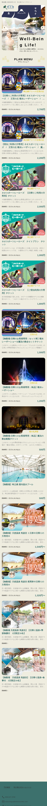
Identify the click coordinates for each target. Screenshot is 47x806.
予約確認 (7, 787)
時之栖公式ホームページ (22, 787)
